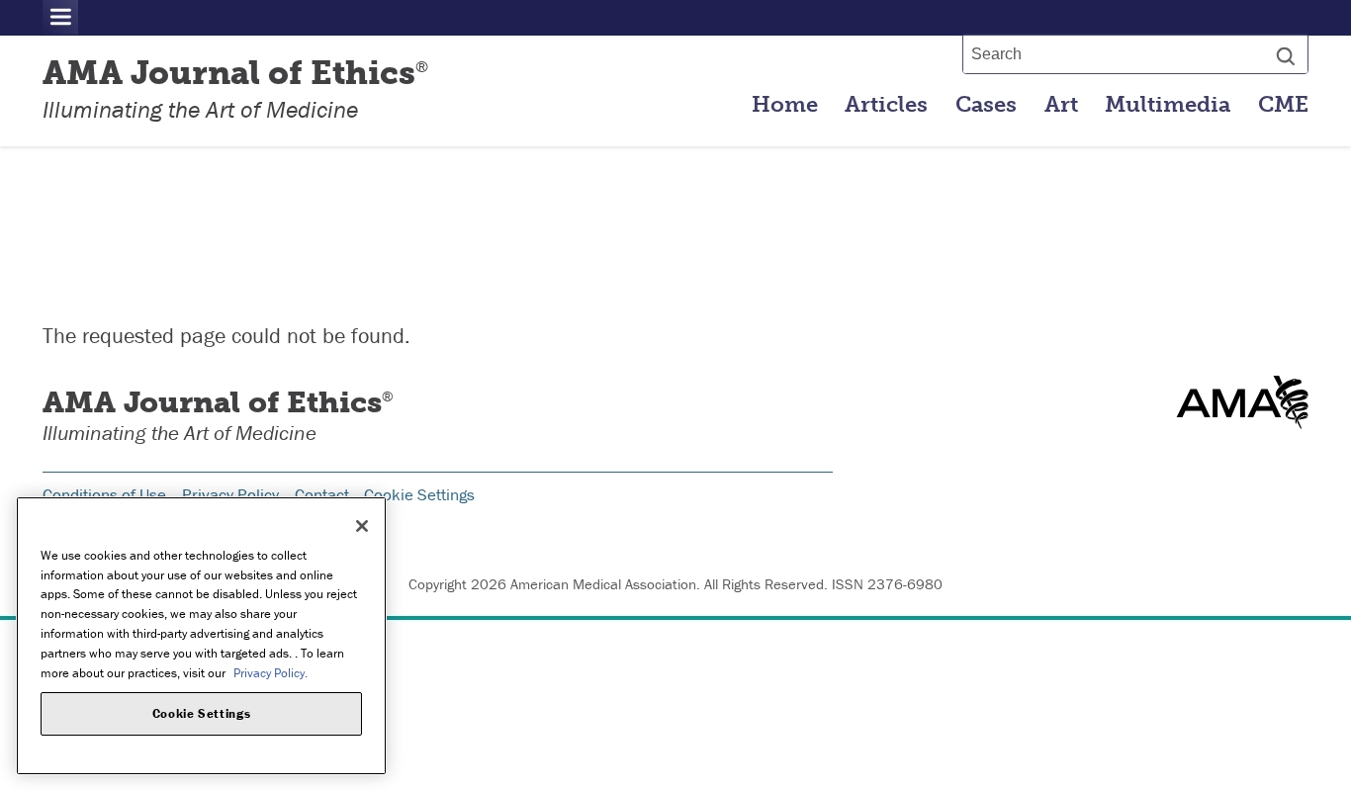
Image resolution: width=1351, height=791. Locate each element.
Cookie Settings (419, 494)
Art (1061, 105)
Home (785, 105)
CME (1283, 105)
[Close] (362, 526)
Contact (322, 494)
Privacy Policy (230, 494)
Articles (886, 105)
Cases (986, 105)
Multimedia (1167, 105)
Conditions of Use (104, 494)
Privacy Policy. (270, 671)
